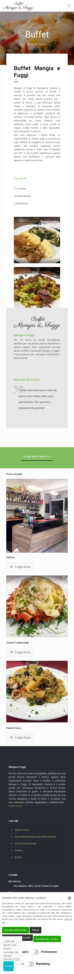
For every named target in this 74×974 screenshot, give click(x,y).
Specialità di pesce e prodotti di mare (35, 836)
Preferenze (49, 952)
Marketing (43, 964)
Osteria (10, 557)
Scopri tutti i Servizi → (37, 456)
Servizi (42, 44)
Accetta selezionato (16, 930)
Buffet (18, 857)
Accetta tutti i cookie (47, 939)
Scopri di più (15, 805)
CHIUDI (8, 966)
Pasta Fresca (13, 728)
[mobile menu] (69, 5)
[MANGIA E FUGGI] (18, 5)
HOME (34, 44)
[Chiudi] (69, 898)
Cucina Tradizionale (17, 642)
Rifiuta (35, 930)
